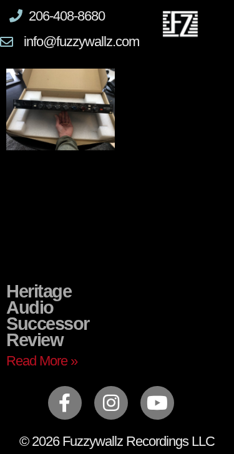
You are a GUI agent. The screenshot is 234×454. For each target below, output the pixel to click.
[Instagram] (111, 403)
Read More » (41, 361)
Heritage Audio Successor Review (47, 315)
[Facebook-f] (65, 403)
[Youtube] (157, 403)
